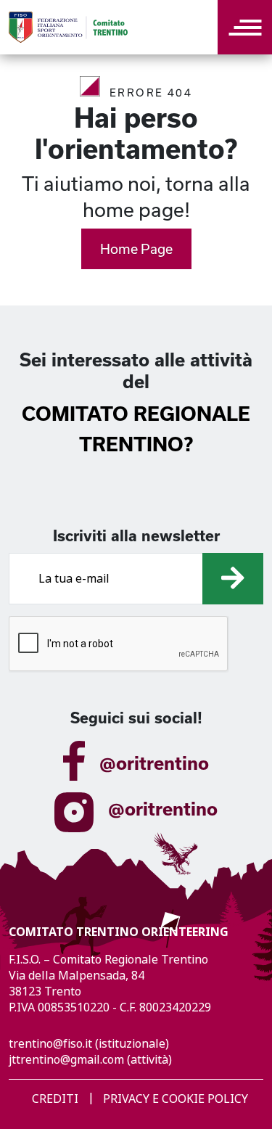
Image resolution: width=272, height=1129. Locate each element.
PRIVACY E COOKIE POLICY (175, 1099)
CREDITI (55, 1099)
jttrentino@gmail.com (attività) (90, 1059)
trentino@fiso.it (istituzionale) (89, 1043)
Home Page (136, 249)
